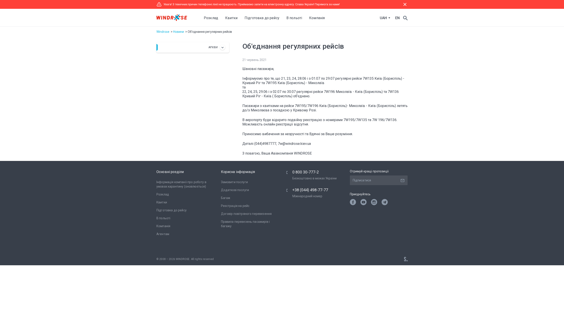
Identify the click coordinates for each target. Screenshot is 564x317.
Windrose (162, 31)
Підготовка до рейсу (171, 210)
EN (397, 18)
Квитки (161, 202)
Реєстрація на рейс (235, 206)
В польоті (163, 218)
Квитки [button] (231, 18)
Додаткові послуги (235, 190)
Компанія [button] (317, 18)
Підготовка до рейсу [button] (262, 18)
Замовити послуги (234, 182)
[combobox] (384, 18)
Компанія (163, 226)
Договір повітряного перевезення (246, 214)
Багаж (225, 198)
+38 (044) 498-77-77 (310, 190)
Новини (178, 31)
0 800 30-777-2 (305, 172)
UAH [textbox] (383, 18)
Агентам (162, 234)
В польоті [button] (294, 18)
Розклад (211, 18)
